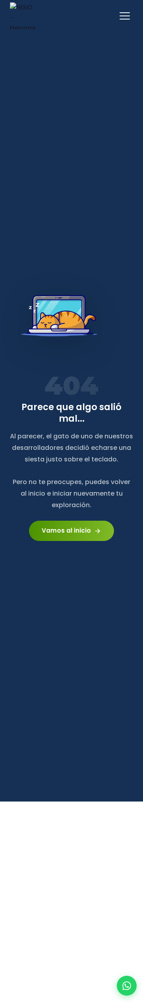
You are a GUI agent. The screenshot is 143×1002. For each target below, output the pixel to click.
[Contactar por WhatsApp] (127, 986)
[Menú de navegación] (124, 16)
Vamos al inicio (71, 530)
